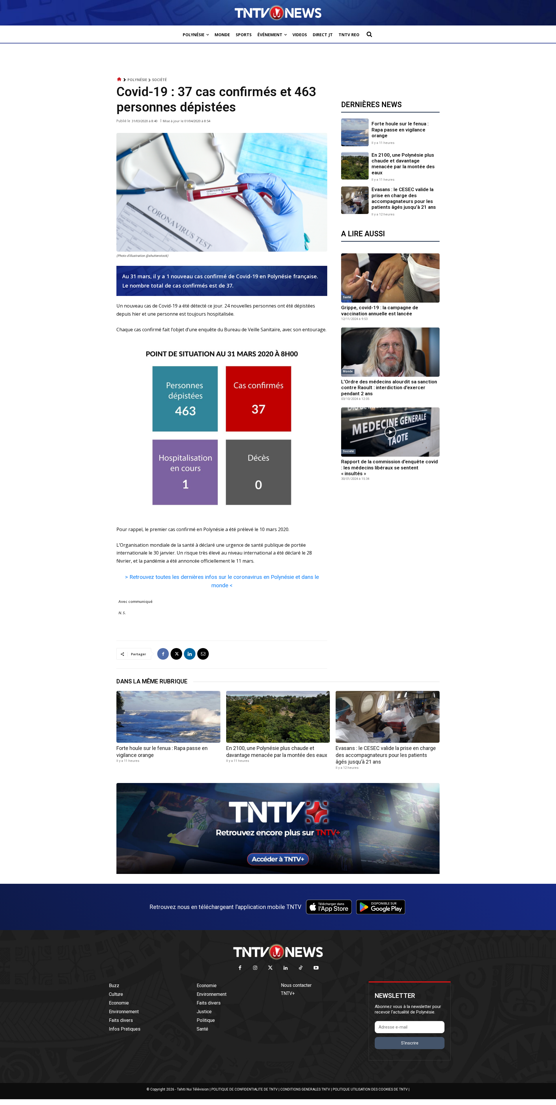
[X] (176, 654)
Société (159, 79)
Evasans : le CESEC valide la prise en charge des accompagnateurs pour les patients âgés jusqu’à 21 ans (404, 198)
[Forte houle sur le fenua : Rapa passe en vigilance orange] (355, 132)
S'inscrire (409, 1043)
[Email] (203, 654)
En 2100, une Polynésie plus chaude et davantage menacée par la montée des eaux (403, 163)
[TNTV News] (278, 952)
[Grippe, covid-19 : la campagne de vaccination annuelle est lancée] (390, 278)
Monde (348, 371)
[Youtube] (316, 968)
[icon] (119, 79)
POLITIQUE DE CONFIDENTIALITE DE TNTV (244, 1089)
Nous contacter (296, 985)
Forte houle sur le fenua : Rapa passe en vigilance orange (400, 129)
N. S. (122, 612)
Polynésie (137, 79)
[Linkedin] (189, 654)
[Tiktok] (301, 968)
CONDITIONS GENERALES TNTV (305, 1089)
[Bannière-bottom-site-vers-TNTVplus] (278, 872)
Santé (347, 297)
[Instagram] (255, 968)
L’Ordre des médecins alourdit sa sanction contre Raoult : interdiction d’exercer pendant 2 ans (389, 387)
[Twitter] (270, 968)
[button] (369, 34)
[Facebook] (163, 654)
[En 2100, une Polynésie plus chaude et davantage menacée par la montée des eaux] (355, 166)
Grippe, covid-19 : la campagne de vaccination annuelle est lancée (379, 310)
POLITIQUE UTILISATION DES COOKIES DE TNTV (370, 1089)
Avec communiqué (135, 601)
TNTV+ (288, 993)
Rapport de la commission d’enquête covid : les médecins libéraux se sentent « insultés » (389, 467)
